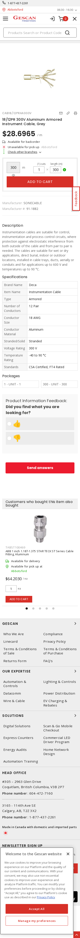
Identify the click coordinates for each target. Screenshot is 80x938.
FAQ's (48, 661)
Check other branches (22, 152)
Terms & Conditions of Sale (20, 651)
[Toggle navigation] (5, 18)
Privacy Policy (54, 641)
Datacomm (12, 693)
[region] (37, 890)
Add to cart (40, 181)
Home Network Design (56, 752)
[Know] (13, 175)
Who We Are (13, 634)
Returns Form (14, 661)
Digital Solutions (16, 726)
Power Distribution (59, 693)
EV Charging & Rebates (55, 703)
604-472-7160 (41, 793)
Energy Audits (15, 750)
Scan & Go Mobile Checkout (57, 728)
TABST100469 (15, 547)
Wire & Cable (14, 701)
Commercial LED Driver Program (56, 740)
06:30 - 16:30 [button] (65, 10)
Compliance (53, 634)
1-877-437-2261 (18, 3)
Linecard (10, 641)
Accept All (37, 909)
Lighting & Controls (59, 682)
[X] (68, 854)
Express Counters (18, 738)
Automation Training (20, 761)
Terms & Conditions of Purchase (60, 651)
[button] (27, 608)
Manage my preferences (37, 921)
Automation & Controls (14, 684)
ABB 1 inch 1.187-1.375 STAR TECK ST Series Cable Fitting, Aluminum (40, 552)
